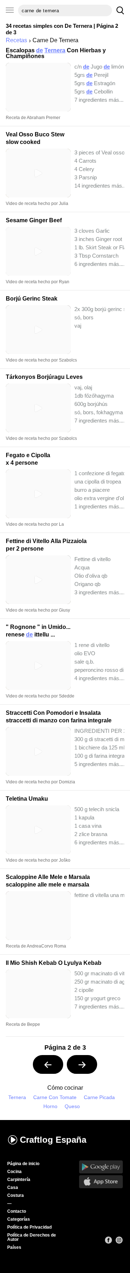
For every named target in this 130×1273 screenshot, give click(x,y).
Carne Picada (99, 1097)
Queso (72, 1106)
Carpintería (18, 1179)
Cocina (14, 1171)
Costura (15, 1195)
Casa (12, 1187)
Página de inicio (23, 1164)
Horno (50, 1106)
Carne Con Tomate (55, 1097)
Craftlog (53, 1140)
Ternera (17, 1097)
